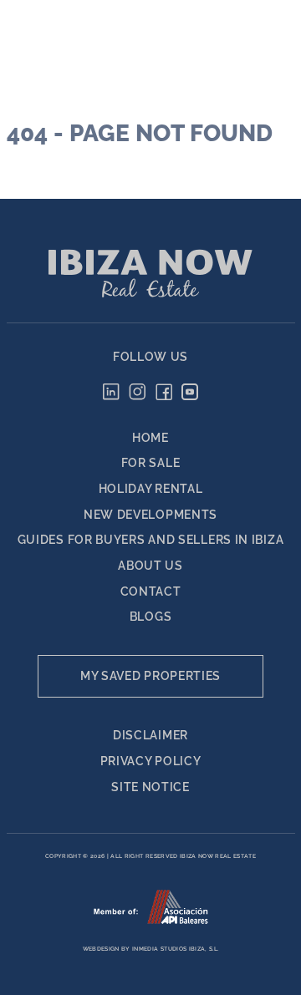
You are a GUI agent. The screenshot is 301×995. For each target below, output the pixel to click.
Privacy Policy (151, 761)
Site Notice (150, 787)
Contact (150, 591)
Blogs (151, 616)
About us (150, 565)
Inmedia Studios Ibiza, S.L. (175, 949)
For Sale (151, 463)
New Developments (150, 514)
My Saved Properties (150, 676)
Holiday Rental (151, 488)
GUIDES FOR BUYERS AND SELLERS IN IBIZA (151, 539)
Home (150, 437)
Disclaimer (150, 735)
